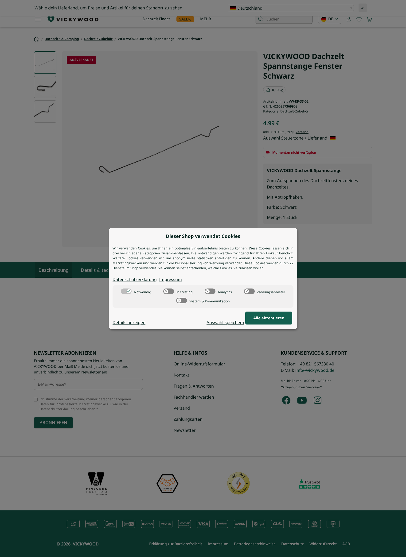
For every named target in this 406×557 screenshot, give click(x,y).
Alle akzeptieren (268, 318)
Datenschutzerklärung (135, 279)
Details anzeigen (129, 322)
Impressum (170, 279)
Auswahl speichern (225, 322)
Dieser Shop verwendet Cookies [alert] (203, 236)
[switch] (126, 291)
